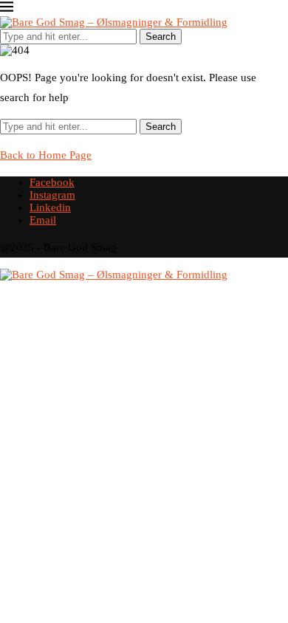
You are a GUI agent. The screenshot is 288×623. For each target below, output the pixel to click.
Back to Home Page (46, 155)
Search (160, 36)
